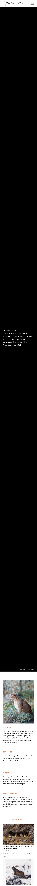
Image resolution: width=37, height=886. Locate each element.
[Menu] (32, 3)
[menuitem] (32, 3)
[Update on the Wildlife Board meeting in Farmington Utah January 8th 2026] (18, 872)
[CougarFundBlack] (15, 3)
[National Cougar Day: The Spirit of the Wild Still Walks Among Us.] (18, 834)
